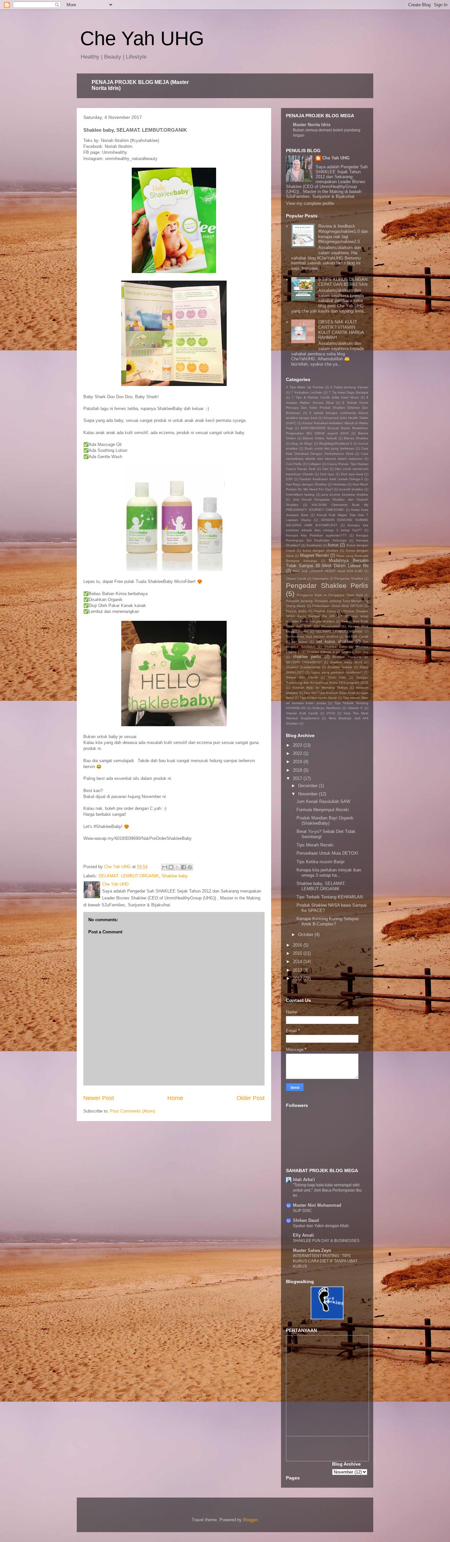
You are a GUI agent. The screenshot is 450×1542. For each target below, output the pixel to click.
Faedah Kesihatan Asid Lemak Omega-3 (331, 479)
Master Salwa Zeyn (312, 1250)
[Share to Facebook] (183, 867)
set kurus (299, 642)
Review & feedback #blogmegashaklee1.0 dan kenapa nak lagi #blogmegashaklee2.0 (343, 234)
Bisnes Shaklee (356, 438)
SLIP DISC (302, 1210)
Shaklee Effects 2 (321, 652)
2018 (298, 770)
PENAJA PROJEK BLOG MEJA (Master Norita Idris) (140, 85)
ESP (289, 479)
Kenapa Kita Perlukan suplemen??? (316, 535)
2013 (298, 970)
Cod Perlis (293, 464)
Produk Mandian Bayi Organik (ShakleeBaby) (324, 820)
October (306, 934)
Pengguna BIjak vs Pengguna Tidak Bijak (330, 595)
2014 (298, 961)
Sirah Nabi (337, 677)
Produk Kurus (324, 611)
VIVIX (330, 713)
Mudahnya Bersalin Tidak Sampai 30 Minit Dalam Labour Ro (327, 563)
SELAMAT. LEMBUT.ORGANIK (128, 875)
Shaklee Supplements (303, 667)
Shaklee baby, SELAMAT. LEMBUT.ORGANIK (321, 886)
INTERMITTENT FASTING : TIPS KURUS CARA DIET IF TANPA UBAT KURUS (325, 1261)
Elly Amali (303, 1235)
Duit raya (327, 474)
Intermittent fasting (300, 494)
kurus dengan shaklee (320, 550)
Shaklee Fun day (354, 652)
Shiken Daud (306, 1220)
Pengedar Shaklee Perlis (327, 585)
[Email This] (164, 867)
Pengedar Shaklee (349, 578)
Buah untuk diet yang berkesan (329, 448)
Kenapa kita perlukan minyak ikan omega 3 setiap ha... (328, 872)
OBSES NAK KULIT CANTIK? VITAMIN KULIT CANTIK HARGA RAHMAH (341, 329)
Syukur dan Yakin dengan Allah (321, 1226)
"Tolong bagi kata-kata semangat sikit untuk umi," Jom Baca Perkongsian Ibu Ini (327, 1190)
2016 (298, 945)
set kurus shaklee (334, 641)
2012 (298, 978)
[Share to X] (177, 867)
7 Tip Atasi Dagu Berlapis (348, 392)
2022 (298, 753)
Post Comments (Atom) (132, 1111)
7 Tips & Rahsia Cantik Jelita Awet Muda (325, 397)
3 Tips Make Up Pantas (304, 387)
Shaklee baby (175, 875)
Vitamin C (355, 708)
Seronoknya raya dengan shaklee (312, 636)
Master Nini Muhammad (317, 1205)
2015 (298, 953)
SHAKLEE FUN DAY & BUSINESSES (326, 1240)
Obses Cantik (296, 578)
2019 (298, 761)
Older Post (251, 1098)
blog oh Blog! (301, 443)
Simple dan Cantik (302, 677)
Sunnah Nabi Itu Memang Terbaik (320, 687)
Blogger (250, 1519)
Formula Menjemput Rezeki (322, 809)
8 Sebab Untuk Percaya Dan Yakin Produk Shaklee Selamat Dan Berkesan (327, 408)
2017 (298, 778)
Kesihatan (314, 545)
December (308, 785)
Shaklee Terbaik (339, 667)
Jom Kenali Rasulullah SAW (323, 801)
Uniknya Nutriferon (326, 708)
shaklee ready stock (346, 662)
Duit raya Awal (352, 474)
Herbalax (340, 484)
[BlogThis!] (171, 867)
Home (175, 1098)
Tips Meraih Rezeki (314, 844)
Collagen (314, 464)
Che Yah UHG (142, 38)
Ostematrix (320, 578)
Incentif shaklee (351, 489)
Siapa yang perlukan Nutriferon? (337, 672)
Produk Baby (296, 611)
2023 (298, 745)
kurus (333, 544)
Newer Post (98, 1098)
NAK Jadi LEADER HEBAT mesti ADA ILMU (328, 571)
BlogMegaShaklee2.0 (335, 443)
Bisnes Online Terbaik (320, 438)
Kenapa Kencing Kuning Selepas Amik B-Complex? (327, 921)
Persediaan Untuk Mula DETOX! (337, 606)
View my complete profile (310, 203)
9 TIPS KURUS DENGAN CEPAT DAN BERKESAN (342, 282)
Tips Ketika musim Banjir (318, 698)
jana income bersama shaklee (345, 494)
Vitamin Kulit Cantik (302, 713)
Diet (325, 469)
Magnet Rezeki (314, 555)
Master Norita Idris (311, 124)
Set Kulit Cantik (356, 636)
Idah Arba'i (304, 1179)
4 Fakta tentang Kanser (349, 387)
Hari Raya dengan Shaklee (306, 484)
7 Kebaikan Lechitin (306, 392)
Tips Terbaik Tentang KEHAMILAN (329, 897)
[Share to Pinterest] (189, 867)
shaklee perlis (307, 656)
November (308, 793)
